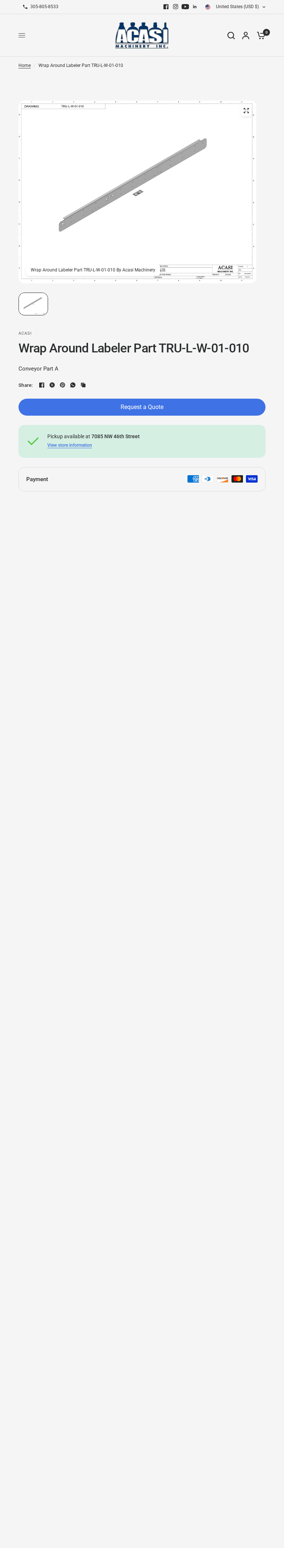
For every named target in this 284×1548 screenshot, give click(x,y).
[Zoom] (246, 110)
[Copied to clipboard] (83, 385)
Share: (25, 385)
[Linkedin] (195, 6)
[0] (259, 35)
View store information (69, 445)
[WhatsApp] (72, 385)
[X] (52, 385)
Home (24, 65)
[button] (33, 304)
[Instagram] (175, 6)
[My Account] (246, 35)
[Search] (231, 35)
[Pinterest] (62, 385)
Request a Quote (142, 406)
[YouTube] (185, 6)
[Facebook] (166, 6)
